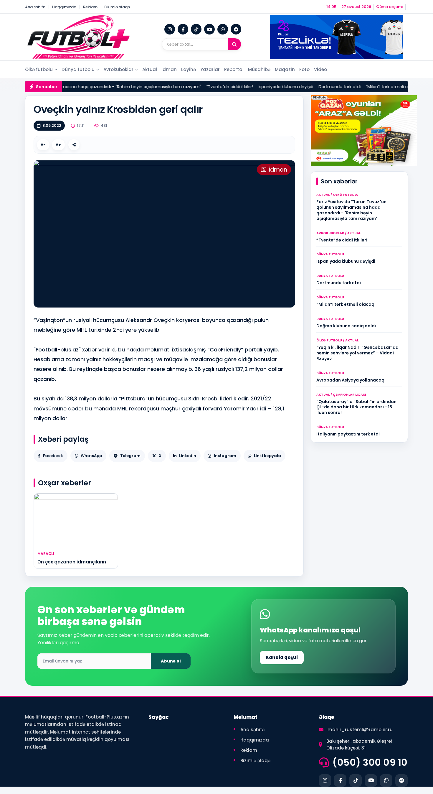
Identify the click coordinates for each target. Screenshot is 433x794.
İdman (169, 69)
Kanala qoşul (282, 657)
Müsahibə (259, 69)
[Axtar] (234, 44)
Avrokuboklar (118, 69)
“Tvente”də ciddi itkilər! (216, 87)
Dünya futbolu (78, 69)
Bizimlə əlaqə (117, 7)
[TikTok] (196, 29)
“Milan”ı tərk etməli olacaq (379, 87)
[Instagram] (169, 29)
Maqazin (285, 69)
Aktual (149, 69)
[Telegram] (236, 29)
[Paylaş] (74, 144)
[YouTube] (209, 29)
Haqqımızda (64, 7)
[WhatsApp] (222, 29)
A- (43, 144)
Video (320, 69)
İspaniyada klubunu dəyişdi (272, 87)
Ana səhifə (35, 7)
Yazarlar (210, 69)
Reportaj (234, 69)
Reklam (90, 7)
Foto (304, 69)
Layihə (188, 69)
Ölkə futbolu (39, 69)
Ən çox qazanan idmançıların (71, 562)
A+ (58, 144)
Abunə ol (171, 661)
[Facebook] (183, 29)
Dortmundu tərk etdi (326, 87)
